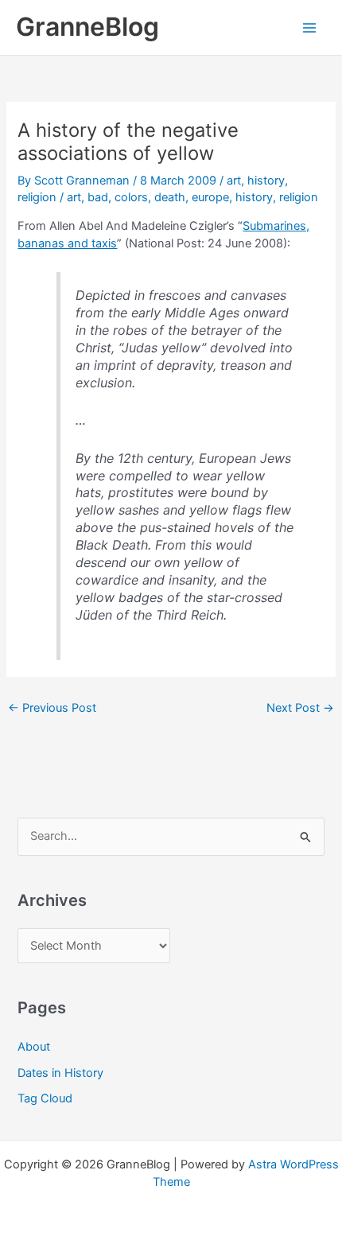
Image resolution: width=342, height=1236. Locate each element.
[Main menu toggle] (309, 28)
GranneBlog (87, 26)
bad (97, 197)
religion (36, 197)
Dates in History (60, 1073)
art (234, 180)
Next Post (300, 708)
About (33, 1047)
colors (131, 197)
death (169, 197)
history (266, 180)
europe (210, 197)
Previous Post (52, 708)
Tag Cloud (44, 1098)
